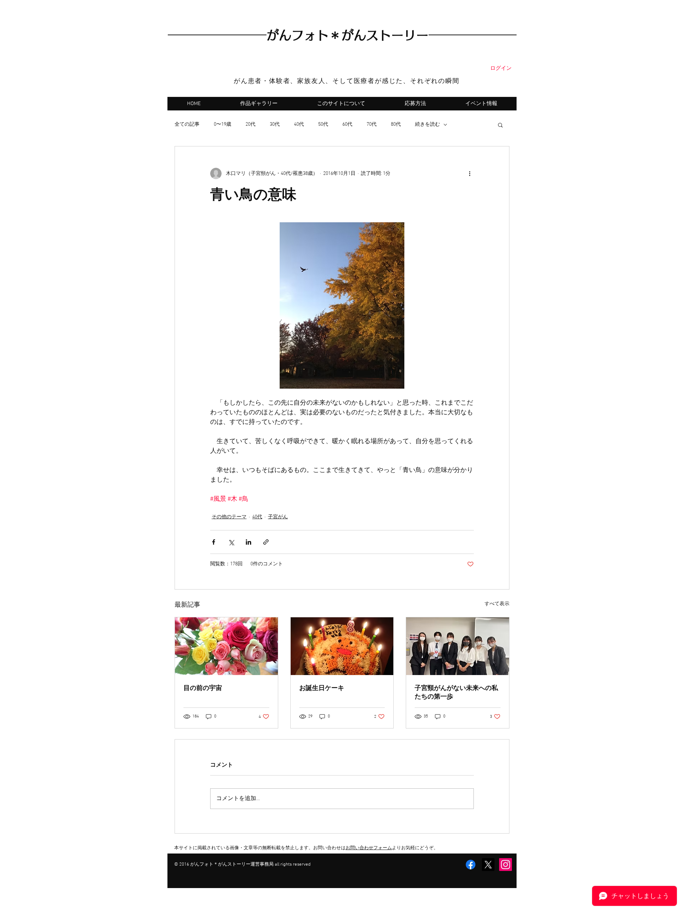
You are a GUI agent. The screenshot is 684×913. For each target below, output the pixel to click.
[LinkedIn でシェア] (248, 542)
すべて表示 (496, 604)
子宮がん (278, 517)
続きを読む (427, 124)
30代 (275, 124)
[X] (488, 864)
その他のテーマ (229, 517)
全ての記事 (187, 124)
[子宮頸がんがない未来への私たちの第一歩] (457, 646)
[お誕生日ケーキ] (342, 646)
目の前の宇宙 (202, 688)
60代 (347, 124)
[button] (500, 125)
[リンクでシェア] (266, 542)
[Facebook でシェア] (213, 542)
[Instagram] (505, 864)
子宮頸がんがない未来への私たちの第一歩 (456, 693)
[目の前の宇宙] (226, 646)
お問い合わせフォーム (369, 848)
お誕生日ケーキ (321, 688)
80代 (396, 124)
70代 (372, 124)
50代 (323, 124)
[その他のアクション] (469, 173)
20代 (250, 124)
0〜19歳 (222, 124)
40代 (299, 124)
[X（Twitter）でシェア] (231, 542)
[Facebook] (470, 864)
